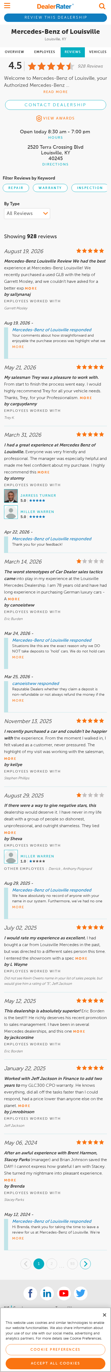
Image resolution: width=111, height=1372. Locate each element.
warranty (50, 188)
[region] (55, 1339)
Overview (14, 52)
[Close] (104, 1315)
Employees (44, 52)
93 (72, 1263)
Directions (55, 164)
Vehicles (98, 52)
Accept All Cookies (55, 1363)
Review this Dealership (56, 17)
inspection (90, 188)
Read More (55, 92)
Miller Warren (37, 512)
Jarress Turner (38, 496)
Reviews (73, 52)
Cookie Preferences (55, 1349)
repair (15, 188)
